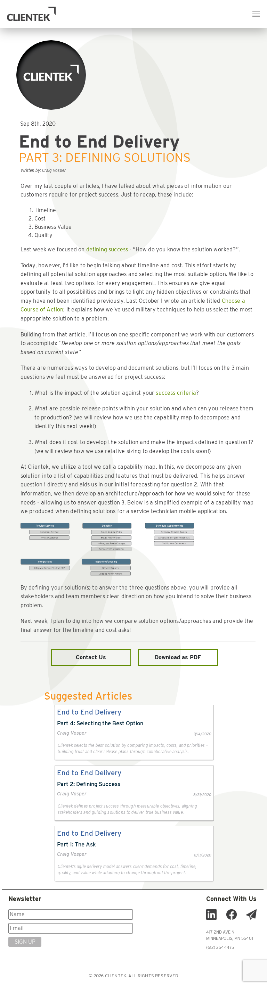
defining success (107, 249)
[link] (134, 732)
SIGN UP (25, 941)
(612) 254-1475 (220, 947)
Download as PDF (178, 657)
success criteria (176, 393)
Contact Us (91, 657)
